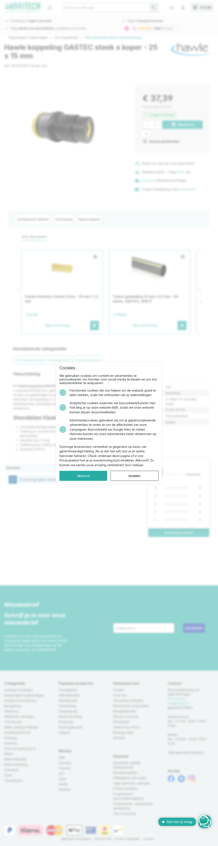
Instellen (135, 475)
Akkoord (83, 475)
